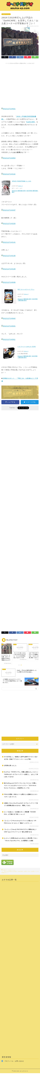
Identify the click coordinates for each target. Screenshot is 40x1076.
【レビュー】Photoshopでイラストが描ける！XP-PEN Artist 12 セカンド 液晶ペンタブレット (20, 822)
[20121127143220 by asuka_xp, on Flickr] (8, 223)
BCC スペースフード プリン (26, 289)
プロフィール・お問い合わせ (14, 1061)
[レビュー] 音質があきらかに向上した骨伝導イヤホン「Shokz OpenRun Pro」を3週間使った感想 (21, 839)
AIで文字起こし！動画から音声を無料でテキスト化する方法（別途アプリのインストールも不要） (21, 758)
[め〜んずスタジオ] (20, 9)
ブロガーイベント (6, 14)
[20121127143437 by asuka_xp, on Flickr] (8, 210)
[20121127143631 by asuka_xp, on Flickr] (8, 326)
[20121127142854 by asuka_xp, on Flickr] (8, 158)
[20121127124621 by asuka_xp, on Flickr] (8, 109)
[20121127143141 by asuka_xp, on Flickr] (8, 242)
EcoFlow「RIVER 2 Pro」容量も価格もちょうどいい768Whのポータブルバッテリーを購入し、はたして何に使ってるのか (21, 774)
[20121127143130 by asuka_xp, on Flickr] (8, 256)
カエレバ (20, 185)
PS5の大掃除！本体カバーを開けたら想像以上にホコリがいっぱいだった (20, 796)
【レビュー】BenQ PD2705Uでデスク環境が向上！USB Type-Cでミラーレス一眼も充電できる (20, 831)
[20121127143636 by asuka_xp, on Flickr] (8, 282)
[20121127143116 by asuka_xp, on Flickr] (8, 174)
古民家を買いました (10, 765)
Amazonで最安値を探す (19, 190)
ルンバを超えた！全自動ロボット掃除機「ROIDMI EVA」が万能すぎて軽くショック (20, 813)
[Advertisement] (20, 84)
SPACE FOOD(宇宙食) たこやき (21, 181)
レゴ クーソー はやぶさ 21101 (27, 346)
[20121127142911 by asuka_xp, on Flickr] (8, 339)
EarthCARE (30, 122)
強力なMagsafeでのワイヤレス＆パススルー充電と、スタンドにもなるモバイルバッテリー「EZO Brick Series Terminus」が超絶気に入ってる (21, 785)
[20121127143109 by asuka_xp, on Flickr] (8, 269)
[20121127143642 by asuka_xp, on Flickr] (8, 318)
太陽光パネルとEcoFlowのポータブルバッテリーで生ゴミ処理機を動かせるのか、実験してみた (21, 804)
